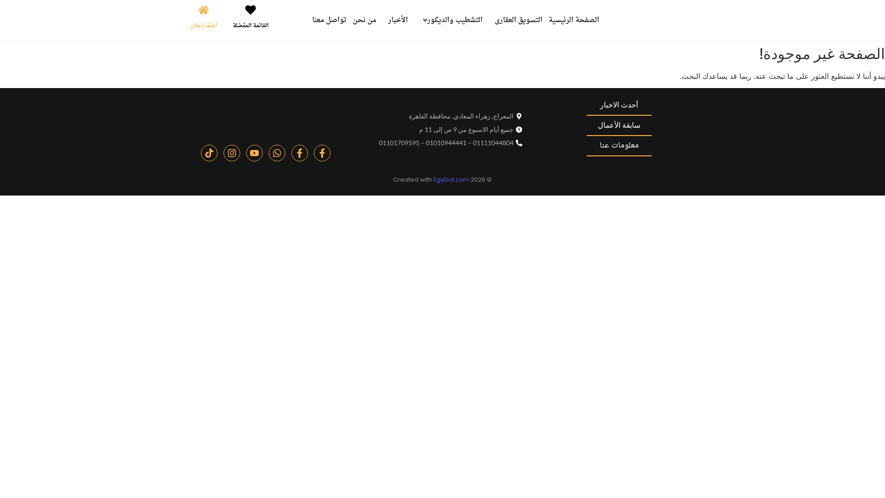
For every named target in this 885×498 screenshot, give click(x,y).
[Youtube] (254, 153)
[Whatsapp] (277, 153)
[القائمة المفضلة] (250, 11)
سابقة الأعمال (619, 125)
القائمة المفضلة (251, 26)
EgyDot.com (451, 179)
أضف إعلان (203, 26)
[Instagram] (232, 153)
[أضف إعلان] (203, 11)
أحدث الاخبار (619, 105)
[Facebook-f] (322, 153)
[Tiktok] (209, 153)
